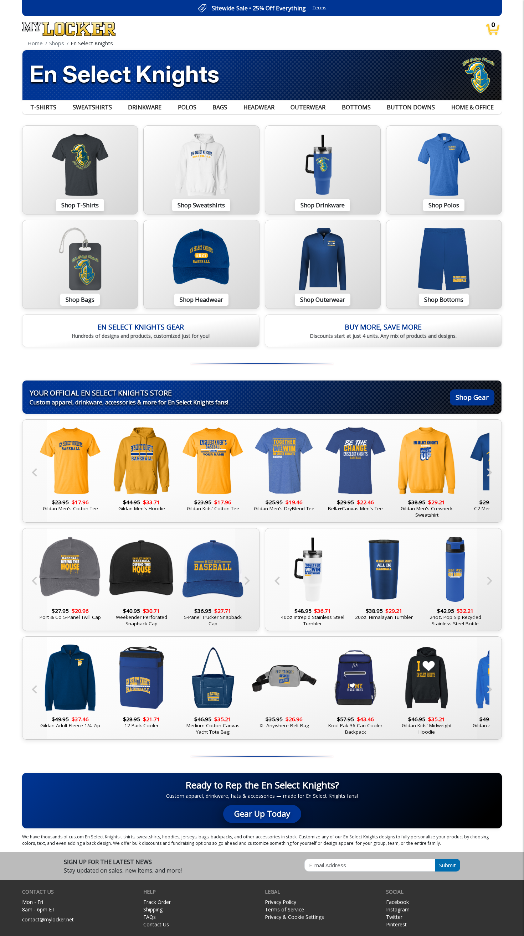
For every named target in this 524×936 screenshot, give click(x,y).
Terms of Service (284, 909)
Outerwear (308, 107)
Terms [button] (320, 8)
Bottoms (356, 107)
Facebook (397, 902)
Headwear (258, 107)
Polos (187, 107)
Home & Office (472, 107)
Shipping (153, 909)
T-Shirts (43, 107)
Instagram (398, 909)
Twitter (394, 917)
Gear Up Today (262, 813)
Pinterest (396, 924)
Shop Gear (472, 397)
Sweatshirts (92, 107)
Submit (447, 865)
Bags (219, 107)
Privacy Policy (280, 902)
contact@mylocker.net (48, 919)
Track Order (157, 902)
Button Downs (411, 107)
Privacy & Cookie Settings (294, 917)
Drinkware (144, 107)
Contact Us (156, 924)
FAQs (149, 917)
